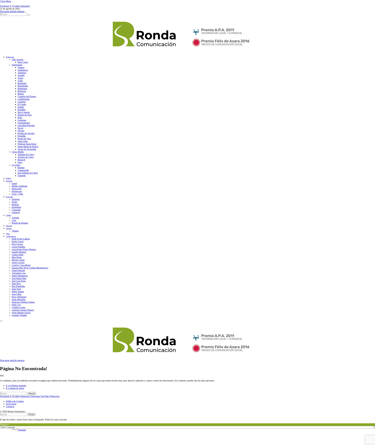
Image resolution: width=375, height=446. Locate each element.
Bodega (15, 204)
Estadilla (21, 109)
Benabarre (22, 88)
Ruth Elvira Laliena (21, 239)
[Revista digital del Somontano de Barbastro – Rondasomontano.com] (148, 52)
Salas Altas (23, 141)
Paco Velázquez (19, 297)
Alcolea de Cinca (26, 157)
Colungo (22, 101)
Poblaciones (10, 57)
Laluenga (22, 120)
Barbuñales (23, 86)
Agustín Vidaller (19, 315)
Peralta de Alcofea (26, 133)
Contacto (10, 406)
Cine (14, 220)
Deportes (9, 226)
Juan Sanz (16, 289)
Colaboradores (11, 236)
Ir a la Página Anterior (16, 385)
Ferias (14, 202)
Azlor (20, 80)
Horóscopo (17, 191)
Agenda (15, 217)
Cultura (8, 215)
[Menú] (1, 321)
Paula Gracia (18, 241)
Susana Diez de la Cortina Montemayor (30, 268)
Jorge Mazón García (21, 312)
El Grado (22, 104)
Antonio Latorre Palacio (23, 310)
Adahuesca (23, 70)
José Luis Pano (19, 281)
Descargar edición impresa (12, 11)
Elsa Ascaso (17, 244)
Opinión (9, 228)
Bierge (21, 94)
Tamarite (22, 175)
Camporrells (23, 170)
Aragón (21, 75)
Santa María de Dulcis (28, 146)
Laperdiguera (24, 123)
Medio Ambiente (19, 186)
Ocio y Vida (17, 194)
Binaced (21, 159)
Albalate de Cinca (26, 154)
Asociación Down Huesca (24, 249)
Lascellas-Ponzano (26, 125)
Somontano (17, 65)
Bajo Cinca (23, 62)
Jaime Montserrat (20, 275)
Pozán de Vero (24, 138)
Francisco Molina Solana (23, 302)
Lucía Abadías (18, 246)
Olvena (21, 130)
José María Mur (19, 278)
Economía (9, 197)
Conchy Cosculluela (21, 265)
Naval (20, 128)
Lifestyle (16, 212)
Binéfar (21, 167)
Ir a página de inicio (15, 388)
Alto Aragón (17, 59)
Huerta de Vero (25, 115)
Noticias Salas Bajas (27, 144)
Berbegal (22, 91)
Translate (22, 430)
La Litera (16, 165)
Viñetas (15, 231)
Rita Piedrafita (18, 286)
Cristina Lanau (18, 307)
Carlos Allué (17, 254)
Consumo (16, 210)
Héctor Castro (18, 260)
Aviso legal (11, 404)
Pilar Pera (16, 283)
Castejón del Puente (27, 96)
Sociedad (9, 181)
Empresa (16, 199)
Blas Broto (17, 257)
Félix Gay (16, 304)
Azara (20, 78)
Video (8, 234)
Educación (17, 188)
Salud (14, 183)
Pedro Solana (18, 291)
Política (8, 178)
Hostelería (16, 207)
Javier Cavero (18, 262)
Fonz (20, 162)
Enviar (31, 414)
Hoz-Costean (24, 112)
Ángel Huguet (18, 270)
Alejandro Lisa (18, 273)
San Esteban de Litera (28, 173)
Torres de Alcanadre (27, 149)
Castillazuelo (23, 99)
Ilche (20, 117)
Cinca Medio (18, 152)
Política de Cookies (15, 401)
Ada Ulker (17, 294)
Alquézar (22, 72)
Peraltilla (22, 136)
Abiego (21, 67)
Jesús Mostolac (19, 299)
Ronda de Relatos (20, 223)
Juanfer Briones (19, 252)
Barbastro (22, 83)
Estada (21, 107)
